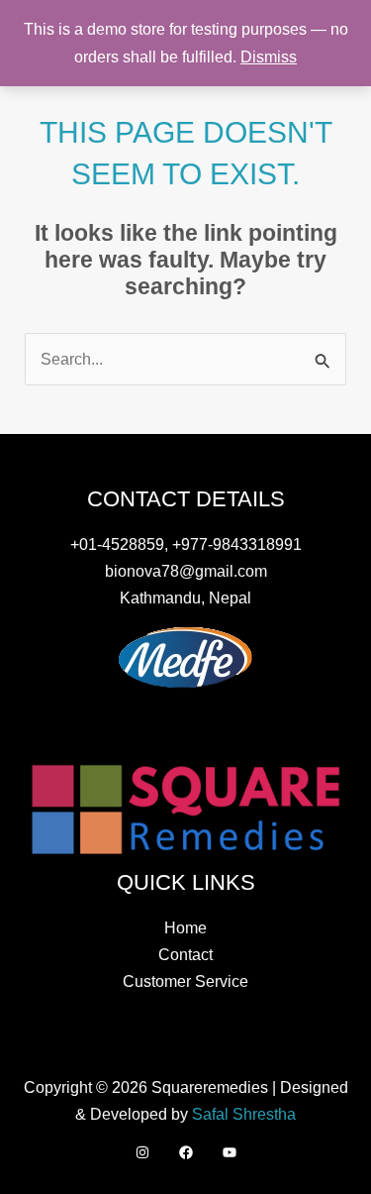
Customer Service (185, 981)
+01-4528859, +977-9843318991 (186, 544)
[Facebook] (186, 1152)
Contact (185, 954)
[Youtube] (229, 1152)
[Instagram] (142, 1152)
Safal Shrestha (244, 1114)
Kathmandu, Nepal (185, 597)
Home (185, 927)
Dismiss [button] (268, 56)
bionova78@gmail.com (186, 571)
